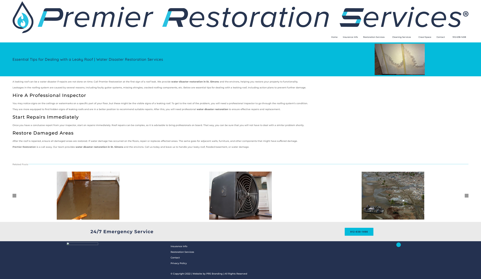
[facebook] (398, 244)
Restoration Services (182, 252)
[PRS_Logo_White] (82, 243)
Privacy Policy (179, 263)
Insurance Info (179, 246)
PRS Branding (214, 273)
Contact (175, 257)
